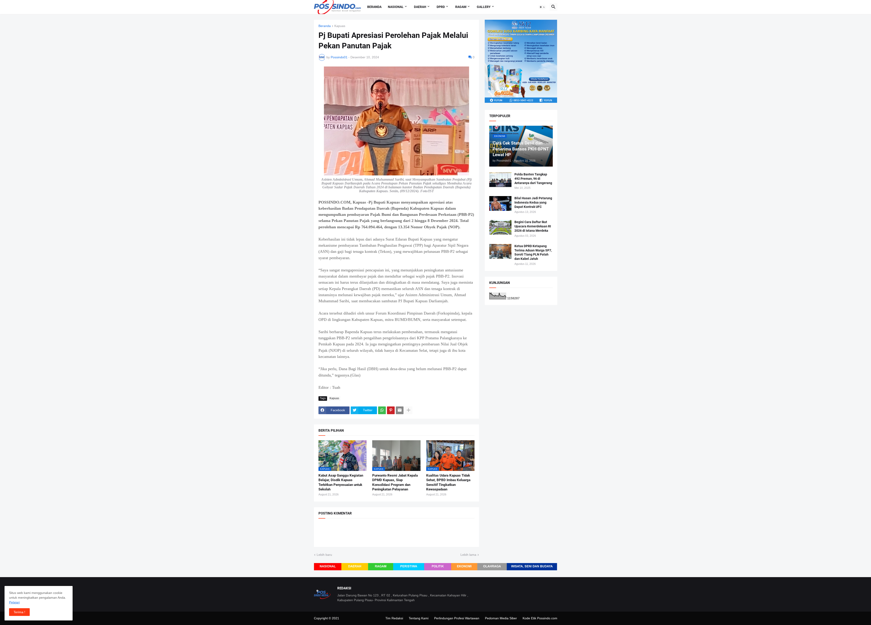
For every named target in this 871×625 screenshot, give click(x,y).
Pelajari (14, 602)
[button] (542, 7)
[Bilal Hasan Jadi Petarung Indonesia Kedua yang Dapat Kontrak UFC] (500, 203)
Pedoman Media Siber (501, 618)
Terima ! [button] (19, 612)
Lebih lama (468, 554)
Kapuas (339, 26)
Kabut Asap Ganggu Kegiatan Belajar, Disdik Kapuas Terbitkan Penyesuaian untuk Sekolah (340, 482)
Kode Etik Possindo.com (540, 618)
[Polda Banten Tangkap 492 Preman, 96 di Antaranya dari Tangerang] (500, 179)
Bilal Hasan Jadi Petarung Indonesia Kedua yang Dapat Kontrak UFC (533, 202)
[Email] (400, 410)
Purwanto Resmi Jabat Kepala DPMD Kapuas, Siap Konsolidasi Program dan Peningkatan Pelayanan (395, 482)
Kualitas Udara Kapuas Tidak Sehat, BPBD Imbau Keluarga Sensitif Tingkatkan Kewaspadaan (448, 482)
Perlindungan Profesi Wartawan (456, 618)
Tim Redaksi (394, 618)
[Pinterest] (391, 410)
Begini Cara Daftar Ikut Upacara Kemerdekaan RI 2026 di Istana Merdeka (532, 226)
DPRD (441, 7)
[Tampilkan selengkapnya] (408, 410)
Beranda (374, 7)
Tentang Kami (418, 618)
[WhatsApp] (382, 410)
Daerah (420, 7)
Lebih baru (324, 554)
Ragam (460, 7)
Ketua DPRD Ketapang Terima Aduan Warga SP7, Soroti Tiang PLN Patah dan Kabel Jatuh (533, 252)
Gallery (484, 7)
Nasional (396, 7)
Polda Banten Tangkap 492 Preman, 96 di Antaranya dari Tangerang (533, 178)
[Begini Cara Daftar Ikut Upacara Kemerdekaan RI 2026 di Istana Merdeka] (500, 227)
